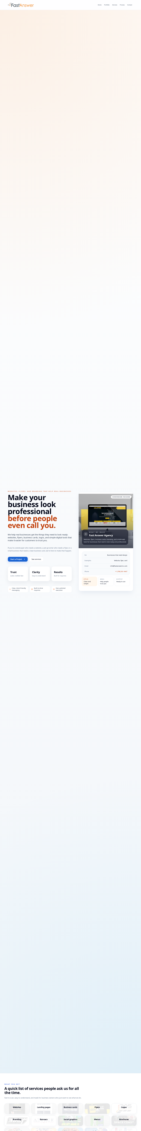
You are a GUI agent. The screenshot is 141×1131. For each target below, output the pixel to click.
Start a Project (16, 559)
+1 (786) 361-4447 (121, 571)
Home (99, 5)
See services (36, 559)
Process (122, 5)
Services (114, 5)
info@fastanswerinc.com (118, 566)
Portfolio (107, 5)
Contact (129, 5)
